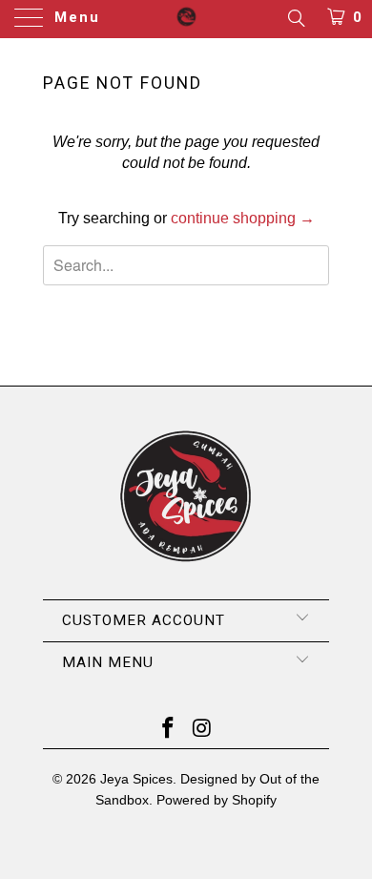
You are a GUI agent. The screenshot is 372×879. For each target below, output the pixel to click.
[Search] (295, 18)
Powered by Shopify (216, 799)
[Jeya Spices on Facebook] (168, 729)
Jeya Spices (136, 778)
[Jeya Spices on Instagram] (202, 729)
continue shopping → (243, 218)
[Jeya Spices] (186, 19)
